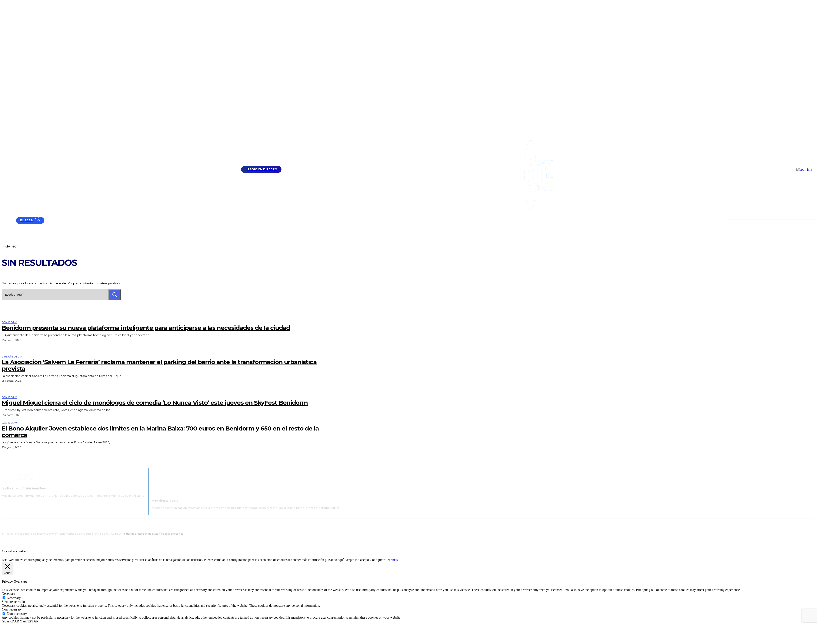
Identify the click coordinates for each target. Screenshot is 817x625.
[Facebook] (9, 220)
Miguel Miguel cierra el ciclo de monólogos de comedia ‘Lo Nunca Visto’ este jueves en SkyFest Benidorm (155, 402)
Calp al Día (480, 524)
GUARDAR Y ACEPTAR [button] (20, 621)
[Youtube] (3, 220)
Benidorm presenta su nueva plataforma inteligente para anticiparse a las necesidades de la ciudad (146, 327)
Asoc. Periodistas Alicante (452, 524)
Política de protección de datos (139, 533)
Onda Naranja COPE (395, 524)
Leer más (391, 560)
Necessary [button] (9, 593)
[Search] (114, 294)
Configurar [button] (377, 560)
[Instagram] (14, 220)
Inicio (6, 246)
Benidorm (9, 322)
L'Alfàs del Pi (12, 356)
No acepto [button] (362, 560)
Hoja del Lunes (422, 524)
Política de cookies (172, 533)
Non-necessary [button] (12, 609)
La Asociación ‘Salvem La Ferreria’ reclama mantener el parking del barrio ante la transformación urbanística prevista (159, 365)
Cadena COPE (368, 524)
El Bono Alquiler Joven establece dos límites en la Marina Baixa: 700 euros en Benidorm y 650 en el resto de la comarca (160, 432)
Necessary (14, 598)
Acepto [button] (349, 560)
